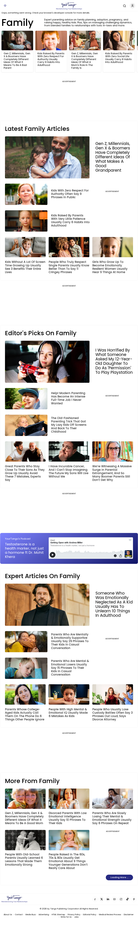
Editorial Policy (89, 914)
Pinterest (134, 899)
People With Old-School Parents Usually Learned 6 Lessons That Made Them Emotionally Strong (24, 859)
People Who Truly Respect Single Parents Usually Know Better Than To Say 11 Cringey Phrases (69, 267)
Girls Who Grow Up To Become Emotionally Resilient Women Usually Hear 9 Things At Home (109, 267)
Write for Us (66, 917)
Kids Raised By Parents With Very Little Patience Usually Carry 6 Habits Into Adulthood (70, 220)
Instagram (121, 899)
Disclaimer (129, 914)
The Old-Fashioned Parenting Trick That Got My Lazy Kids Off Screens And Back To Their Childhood (68, 424)
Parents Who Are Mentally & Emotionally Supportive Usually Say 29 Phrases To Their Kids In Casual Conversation (70, 641)
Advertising (44, 914)
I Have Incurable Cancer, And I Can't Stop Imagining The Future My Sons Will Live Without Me (68, 471)
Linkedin (108, 899)
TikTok (127, 899)
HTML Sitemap (58, 914)
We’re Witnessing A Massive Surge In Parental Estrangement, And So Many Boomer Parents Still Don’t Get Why (112, 473)
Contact (19, 914)
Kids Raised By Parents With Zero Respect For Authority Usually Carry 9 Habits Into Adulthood (50, 59)
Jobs (76, 917)
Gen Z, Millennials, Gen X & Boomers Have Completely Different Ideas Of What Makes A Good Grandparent (112, 156)
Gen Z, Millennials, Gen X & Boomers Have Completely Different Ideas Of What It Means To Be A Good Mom (24, 818)
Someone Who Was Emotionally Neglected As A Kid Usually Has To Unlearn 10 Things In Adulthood (114, 604)
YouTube (114, 899)
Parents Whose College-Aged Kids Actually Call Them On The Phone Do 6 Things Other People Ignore (24, 714)
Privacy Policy (74, 914)
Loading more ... (119, 877)
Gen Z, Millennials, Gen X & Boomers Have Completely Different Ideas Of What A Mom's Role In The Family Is (84, 61)
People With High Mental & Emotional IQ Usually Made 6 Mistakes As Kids (68, 713)
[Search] (124, 5)
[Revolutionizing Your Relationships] (69, 5)
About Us (8, 914)
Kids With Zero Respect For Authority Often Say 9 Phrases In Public (70, 194)
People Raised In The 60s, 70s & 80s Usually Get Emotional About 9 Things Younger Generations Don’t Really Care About (68, 861)
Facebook (95, 899)
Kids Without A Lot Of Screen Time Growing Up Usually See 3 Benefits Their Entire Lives (25, 267)
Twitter (101, 899)
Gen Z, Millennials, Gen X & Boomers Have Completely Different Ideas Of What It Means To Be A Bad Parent (17, 61)
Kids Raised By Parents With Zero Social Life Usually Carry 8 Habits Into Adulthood (118, 58)
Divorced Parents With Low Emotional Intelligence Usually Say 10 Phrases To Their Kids (68, 818)
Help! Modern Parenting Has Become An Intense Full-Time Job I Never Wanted (68, 398)
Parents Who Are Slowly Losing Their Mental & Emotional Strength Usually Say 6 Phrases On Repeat (112, 818)
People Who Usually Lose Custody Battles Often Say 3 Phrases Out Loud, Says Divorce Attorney (112, 714)
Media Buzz (30, 914)
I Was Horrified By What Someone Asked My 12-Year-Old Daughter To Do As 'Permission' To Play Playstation (114, 361)
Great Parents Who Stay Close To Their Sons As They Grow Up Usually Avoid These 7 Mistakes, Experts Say (25, 473)
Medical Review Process (110, 914)
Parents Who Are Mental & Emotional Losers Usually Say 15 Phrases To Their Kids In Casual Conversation (70, 667)
